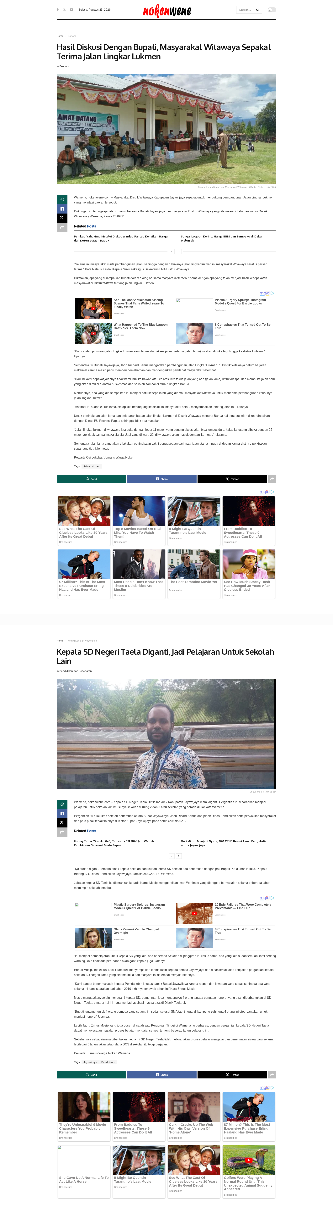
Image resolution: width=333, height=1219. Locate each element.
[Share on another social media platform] (62, 227)
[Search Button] (258, 10)
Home (60, 36)
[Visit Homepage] (166, 9)
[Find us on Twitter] (64, 9)
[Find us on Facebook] (58, 10)
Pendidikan (108, 1062)
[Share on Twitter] (62, 218)
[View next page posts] (179, 251)
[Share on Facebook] (62, 209)
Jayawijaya (90, 1062)
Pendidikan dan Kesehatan (82, 640)
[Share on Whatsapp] (62, 199)
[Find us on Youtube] (71, 10)
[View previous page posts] (172, 251)
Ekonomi (72, 36)
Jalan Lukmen (91, 466)
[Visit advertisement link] (166, 31)
